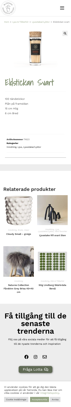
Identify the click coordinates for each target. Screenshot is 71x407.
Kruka (20, 230)
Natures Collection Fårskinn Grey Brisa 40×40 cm (19, 288)
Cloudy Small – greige (18, 234)
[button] (62, 8)
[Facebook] (26, 357)
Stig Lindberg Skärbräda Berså (52, 287)
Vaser (26, 230)
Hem (6, 22)
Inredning (11, 147)
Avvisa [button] (55, 399)
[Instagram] (35, 357)
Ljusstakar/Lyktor (41, 22)
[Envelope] (44, 357)
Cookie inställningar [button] (16, 399)
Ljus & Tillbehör (20, 22)
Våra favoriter (61, 231)
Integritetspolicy (49, 392)
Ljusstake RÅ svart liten (52, 235)
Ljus (20, 147)
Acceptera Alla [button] (39, 399)
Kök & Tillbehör (57, 281)
